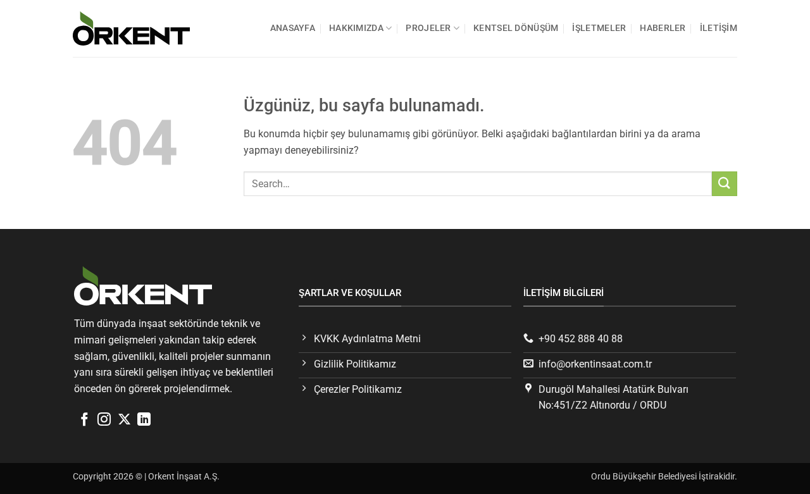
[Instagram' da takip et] (104, 420)
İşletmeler (599, 28)
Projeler (428, 28)
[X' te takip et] (124, 420)
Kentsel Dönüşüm (515, 28)
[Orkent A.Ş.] (136, 28)
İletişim (718, 28)
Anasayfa (292, 28)
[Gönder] (724, 183)
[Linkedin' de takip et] (144, 420)
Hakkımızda (356, 28)
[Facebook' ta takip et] (84, 420)
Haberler (662, 28)
